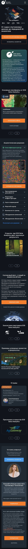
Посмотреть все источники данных (14, 307)
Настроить (14, 543)
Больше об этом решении (14, 186)
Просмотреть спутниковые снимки (14, 37)
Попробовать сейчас (14, 120)
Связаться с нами (14, 302)
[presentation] (17, 133)
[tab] (14, 167)
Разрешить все (14, 538)
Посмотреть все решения (11, 223)
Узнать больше (14, 125)
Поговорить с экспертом (14, 42)
